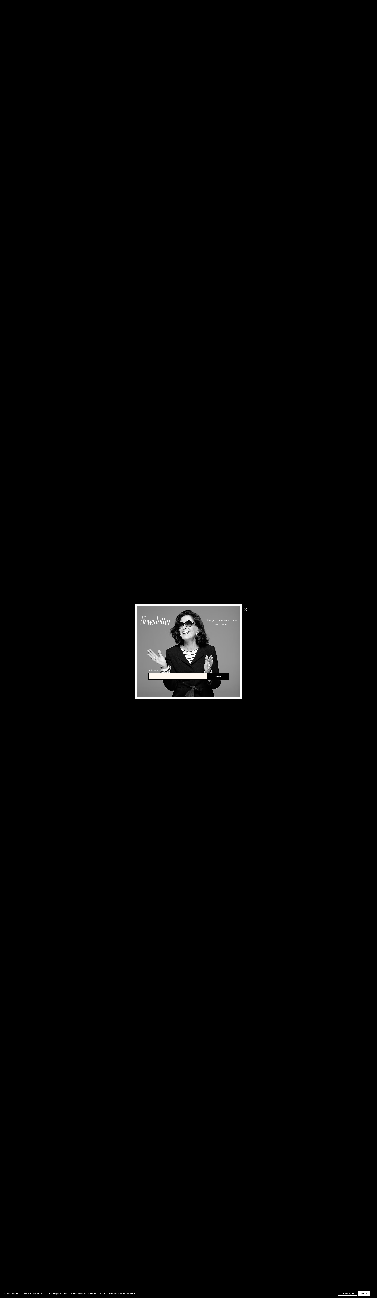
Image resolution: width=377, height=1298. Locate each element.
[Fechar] (373, 1293)
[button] (245, 609)
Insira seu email (155, 670)
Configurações (347, 1293)
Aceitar (364, 1293)
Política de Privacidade (124, 1293)
